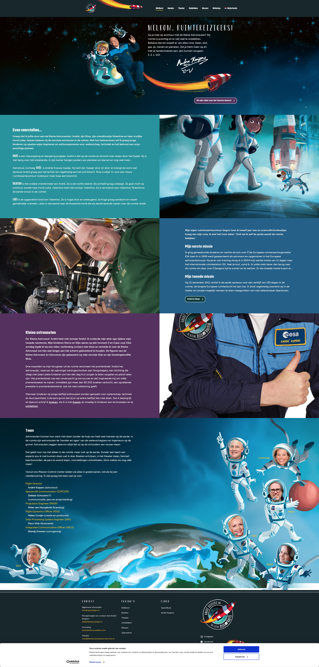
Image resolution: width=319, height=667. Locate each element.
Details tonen (95, 662)
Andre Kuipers (167, 613)
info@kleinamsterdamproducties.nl (98, 638)
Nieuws (124, 628)
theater (77, 402)
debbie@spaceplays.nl (92, 622)
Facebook (208, 641)
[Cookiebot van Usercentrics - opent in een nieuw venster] (73, 662)
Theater (125, 618)
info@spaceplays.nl (90, 610)
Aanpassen (240, 657)
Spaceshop (126, 633)
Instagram (208, 636)
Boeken (124, 613)
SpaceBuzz (166, 608)
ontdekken (32, 406)
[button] (215, 101)
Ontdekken (126, 623)
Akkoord (241, 649)
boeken (53, 402)
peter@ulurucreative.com (94, 630)
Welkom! (125, 608)
